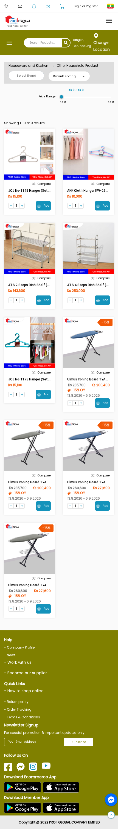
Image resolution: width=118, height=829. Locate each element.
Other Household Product (77, 65)
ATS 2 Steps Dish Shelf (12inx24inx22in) (39, 285)
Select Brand (26, 75)
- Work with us (18, 662)
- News (10, 655)
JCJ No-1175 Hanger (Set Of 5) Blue (36, 379)
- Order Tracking (18, 709)
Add (46, 206)
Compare (44, 184)
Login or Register (86, 6)
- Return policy (16, 701)
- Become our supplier (25, 673)
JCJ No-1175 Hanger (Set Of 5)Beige (36, 191)
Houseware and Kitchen (28, 65)
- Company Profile (19, 647)
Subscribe (79, 742)
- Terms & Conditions (22, 717)
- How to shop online (24, 691)
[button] (111, 815)
